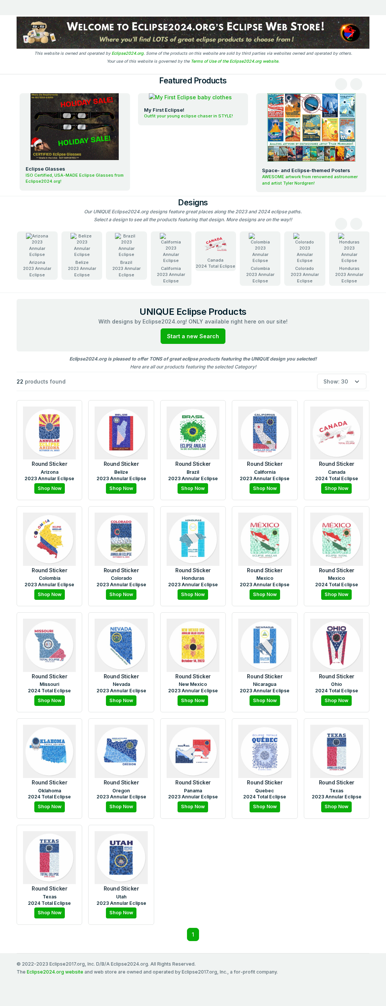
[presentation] (341, 84)
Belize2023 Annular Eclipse (82, 268)
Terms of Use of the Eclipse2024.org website (234, 61)
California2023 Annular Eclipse (171, 274)
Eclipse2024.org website (55, 972)
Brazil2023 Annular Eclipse (126, 268)
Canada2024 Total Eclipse (215, 263)
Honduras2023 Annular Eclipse (349, 274)
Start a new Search (193, 336)
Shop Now (49, 488)
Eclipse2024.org (128, 53)
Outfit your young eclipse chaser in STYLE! (188, 116)
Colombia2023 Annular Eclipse (260, 274)
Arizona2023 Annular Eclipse (37, 268)
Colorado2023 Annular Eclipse (305, 274)
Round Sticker (49, 464)
